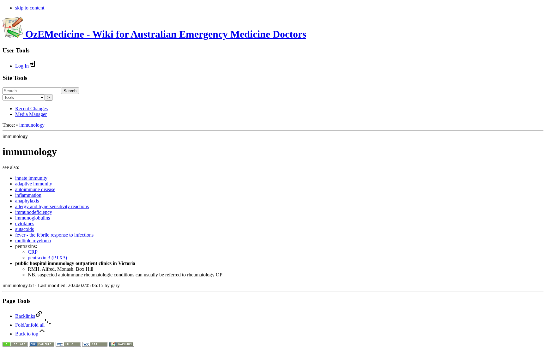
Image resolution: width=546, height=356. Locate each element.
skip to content (29, 7)
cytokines (24, 223)
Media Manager (31, 114)
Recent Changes (31, 108)
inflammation (28, 195)
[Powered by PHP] (41, 344)
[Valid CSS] (94, 344)
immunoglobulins (32, 217)
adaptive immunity (33, 183)
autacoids (24, 229)
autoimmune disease (35, 189)
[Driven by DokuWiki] (121, 344)
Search (70, 90)
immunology (32, 125)
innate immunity (31, 178)
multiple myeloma (33, 240)
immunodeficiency (33, 212)
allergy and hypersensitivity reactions (52, 206)
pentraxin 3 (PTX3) (47, 257)
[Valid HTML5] (68, 344)
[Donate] (15, 344)
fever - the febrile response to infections (54, 235)
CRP (33, 252)
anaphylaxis (27, 200)
